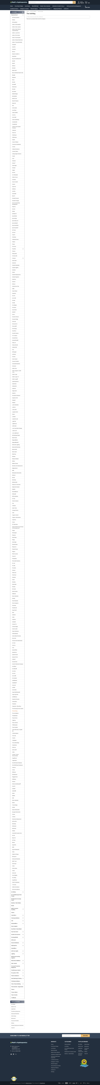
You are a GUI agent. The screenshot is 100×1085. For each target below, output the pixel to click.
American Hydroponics (16, 819)
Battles (13, 795)
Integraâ (13, 400)
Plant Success (15, 553)
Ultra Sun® (14, 749)
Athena (13, 19)
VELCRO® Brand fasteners (17, 765)
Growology (14, 328)
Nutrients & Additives (15, 960)
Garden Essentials (15, 265)
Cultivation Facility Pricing (58, 6)
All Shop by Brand (15, 17)
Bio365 (13, 61)
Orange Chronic (15, 510)
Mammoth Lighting (16, 444)
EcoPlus (13, 191)
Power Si (14, 556)
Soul (13, 647)
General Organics (15, 276)
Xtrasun (13, 781)
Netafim (13, 489)
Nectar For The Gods (16, 484)
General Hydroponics (16, 274)
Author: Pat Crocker (16, 35)
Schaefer (14, 621)
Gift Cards (13, 939)
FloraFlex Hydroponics (15, 1011)
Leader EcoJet (15, 418)
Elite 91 (13, 195)
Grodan (13, 300)
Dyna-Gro (14, 186)
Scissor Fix (14, 624)
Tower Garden (15, 727)
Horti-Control (14, 359)
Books (12, 905)
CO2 (12, 920)
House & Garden (15, 361)
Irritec (13, 851)
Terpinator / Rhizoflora (16, 706)
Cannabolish (14, 121)
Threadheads (14, 715)
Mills (13, 470)
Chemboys (14, 135)
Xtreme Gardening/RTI (16, 783)
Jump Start (14, 409)
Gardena (14, 269)
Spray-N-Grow (15, 657)
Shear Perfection (15, 631)
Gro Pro (13, 295)
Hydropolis (14, 386)
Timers (12, 989)
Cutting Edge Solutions (16, 153)
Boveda (13, 89)
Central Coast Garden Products (16, 127)
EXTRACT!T (14, 213)
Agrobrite (14, 844)
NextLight (14, 493)
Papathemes (42, 1083)
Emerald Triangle (15, 200)
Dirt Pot (13, 172)
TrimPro (13, 738)
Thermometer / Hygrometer (17, 986)
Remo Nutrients (15, 596)
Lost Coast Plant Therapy (17, 428)
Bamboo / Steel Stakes (16, 902)
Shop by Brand (14, 14)
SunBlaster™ (14, 682)
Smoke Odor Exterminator (17, 640)
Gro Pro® (14, 298)
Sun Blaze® (14, 668)
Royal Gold (14, 610)
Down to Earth (15, 181)
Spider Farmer (15, 654)
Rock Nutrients (15, 600)
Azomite (14, 49)
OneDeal (14, 505)
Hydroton (14, 388)
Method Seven (15, 463)
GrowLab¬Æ (14, 323)
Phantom (14, 535)
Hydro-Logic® (15, 379)
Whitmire (14, 772)
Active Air (14, 873)
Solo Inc (13, 645)
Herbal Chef (14, 347)
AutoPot (13, 46)
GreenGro (14, 293)
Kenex (13, 414)
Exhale (13, 211)
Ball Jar (13, 51)
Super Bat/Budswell (16, 692)
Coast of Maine (15, 142)
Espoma (14, 206)
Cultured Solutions (15, 149)
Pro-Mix (13, 565)
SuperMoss (14, 880)
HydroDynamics (15, 381)
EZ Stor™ (14, 232)
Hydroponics (14, 945)
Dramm (13, 184)
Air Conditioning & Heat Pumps (16, 895)
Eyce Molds (14, 216)
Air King (13, 840)
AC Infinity (14, 877)
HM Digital (14, 351)
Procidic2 (14, 567)
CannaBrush (14, 124)
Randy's (13, 586)
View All (12, 1027)
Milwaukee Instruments (16, 472)
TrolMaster (14, 740)
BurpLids (14, 103)
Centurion (14, 130)
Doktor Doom (15, 177)
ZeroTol (13, 786)
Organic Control (15, 515)
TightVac (14, 720)
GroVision (14, 307)
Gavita (13, 272)
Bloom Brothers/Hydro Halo (17, 72)
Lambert (14, 416)
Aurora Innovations (16, 889)
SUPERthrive (14, 696)
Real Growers (14, 591)
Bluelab (13, 75)
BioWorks (14, 828)
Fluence (13, 251)
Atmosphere (14, 22)
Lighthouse (14, 423)
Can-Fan (13, 114)
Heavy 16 (14, 342)
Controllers (13, 915)
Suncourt (14, 685)
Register (82, 2)
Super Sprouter (15, 694)
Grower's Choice (15, 316)
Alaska (13, 830)
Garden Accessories (15, 934)
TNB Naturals (14, 724)
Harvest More (14, 337)
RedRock (14, 593)
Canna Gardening (15, 119)
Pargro (13, 530)
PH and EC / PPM (15, 972)
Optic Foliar (14, 508)
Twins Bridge (14, 805)
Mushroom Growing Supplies (15, 957)
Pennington (14, 532)
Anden (13, 807)
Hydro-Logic (14, 374)
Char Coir (14, 132)
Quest (13, 579)
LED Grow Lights (14, 951)
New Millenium (15, 491)
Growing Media (14, 937)
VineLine (14, 767)
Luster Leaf (14, 430)
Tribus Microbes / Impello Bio (17, 730)
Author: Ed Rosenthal (16, 24)
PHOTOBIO (14, 542)
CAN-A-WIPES (15, 112)
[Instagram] (13, 1054)
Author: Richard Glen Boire (17, 39)
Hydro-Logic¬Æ (15, 376)
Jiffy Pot (14, 407)
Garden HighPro (15, 267)
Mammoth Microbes (16, 447)
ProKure (13, 570)
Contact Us (66, 8)
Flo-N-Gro (14, 246)
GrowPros (14, 330)
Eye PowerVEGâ (15, 225)
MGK (13, 847)
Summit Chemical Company (17, 664)
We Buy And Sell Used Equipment (74, 6)
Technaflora (14, 701)
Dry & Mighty (14, 875)
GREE (13, 288)
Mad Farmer (14, 437)
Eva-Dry (13, 209)
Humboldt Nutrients (16, 363)
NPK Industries (15, 496)
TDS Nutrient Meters (15, 981)
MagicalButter (15, 440)
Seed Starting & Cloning (16, 978)
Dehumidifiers (14, 923)
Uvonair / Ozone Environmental (15, 755)
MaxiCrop (14, 454)
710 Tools (14, 884)
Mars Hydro (14, 451)
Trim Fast (14, 735)
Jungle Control (15, 411)
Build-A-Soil (14, 98)
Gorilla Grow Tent (15, 286)
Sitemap (52, 1071)
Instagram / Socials (24, 8)
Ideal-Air (14, 393)
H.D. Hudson (14, 335)
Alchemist (14, 826)
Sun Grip (14, 671)
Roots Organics (15, 603)
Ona (13, 503)
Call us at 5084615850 (16, 1051)
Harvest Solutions (15, 942)
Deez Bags (14, 165)
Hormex (13, 356)
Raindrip (14, 582)
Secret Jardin (14, 628)
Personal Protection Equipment (15, 967)
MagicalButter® (15, 442)
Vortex (13, 769)
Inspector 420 (15, 397)
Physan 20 (14, 546)
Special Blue (14, 649)
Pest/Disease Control (15, 970)
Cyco (13, 158)
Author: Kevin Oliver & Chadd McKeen (16, 30)
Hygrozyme (14, 390)
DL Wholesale (15, 174)
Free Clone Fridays (19, 6)
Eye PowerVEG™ (15, 227)
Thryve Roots (14, 717)
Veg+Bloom (14, 758)
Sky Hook (14, 638)
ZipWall (13, 788)
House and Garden (15, 1020)
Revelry (13, 598)
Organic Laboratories (16, 517)
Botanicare (14, 86)
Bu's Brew (14, 91)
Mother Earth (14, 482)
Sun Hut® (14, 675)
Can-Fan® (14, 117)
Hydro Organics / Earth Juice (16, 371)
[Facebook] (11, 1054)
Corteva (13, 816)
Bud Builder (14, 96)
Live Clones (27, 6)
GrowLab (14, 321)
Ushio (13, 752)
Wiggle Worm (15, 776)
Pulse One (14, 572)
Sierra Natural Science (16, 635)
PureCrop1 (14, 574)
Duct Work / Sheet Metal (16, 928)
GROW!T (14, 312)
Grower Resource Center (45, 8)
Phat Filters (14, 537)
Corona (13, 146)
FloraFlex (14, 248)
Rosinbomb (14, 607)
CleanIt (13, 139)
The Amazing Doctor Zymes (17, 708)
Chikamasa (14, 137)
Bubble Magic (15, 93)
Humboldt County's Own (17, 833)
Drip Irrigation (14, 926)
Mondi (13, 477)
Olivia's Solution (15, 500)
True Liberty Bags (15, 742)
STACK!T (14, 659)
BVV (13, 105)
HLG (13, 349)
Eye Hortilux (14, 218)
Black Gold (14, 70)
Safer (13, 617)
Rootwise (14, 605)
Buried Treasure (15, 100)
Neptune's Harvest (15, 486)
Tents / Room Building (16, 983)
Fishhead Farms (15, 239)
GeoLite (13, 281)
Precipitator (14, 558)
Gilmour (13, 284)
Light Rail (14, 421)
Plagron (13, 551)
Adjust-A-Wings (15, 854)
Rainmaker (14, 584)
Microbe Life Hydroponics (17, 465)
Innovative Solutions (16, 395)
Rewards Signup (34, 8)
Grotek (13, 302)
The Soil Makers (15, 713)
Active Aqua (14, 868)
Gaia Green (14, 260)
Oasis (13, 865)
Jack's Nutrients (15, 404)
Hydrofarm (14, 383)
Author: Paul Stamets (16, 37)
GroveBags (14, 305)
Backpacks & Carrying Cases (16, 899)
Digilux (13, 170)
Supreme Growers (15, 699)
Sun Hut (13, 673)
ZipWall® (14, 790)
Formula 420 (14, 255)
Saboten (14, 614)
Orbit (13, 512)
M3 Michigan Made (16, 435)
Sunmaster (14, 689)
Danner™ (14, 163)
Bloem (13, 842)
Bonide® (14, 84)
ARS (13, 798)
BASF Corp (14, 861)
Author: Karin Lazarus (16, 26)
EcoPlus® (14, 193)
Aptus (13, 802)
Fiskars (13, 241)
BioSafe (13, 68)
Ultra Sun (14, 747)
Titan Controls (15, 722)
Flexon (13, 244)
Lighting (13, 953)
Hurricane (14, 366)
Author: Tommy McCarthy (17, 42)
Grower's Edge (15, 319)
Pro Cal (13, 563)
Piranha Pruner (15, 549)
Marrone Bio (14, 449)
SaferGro (14, 619)
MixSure (13, 475)
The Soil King (14, 710)
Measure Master (15, 458)
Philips (13, 539)
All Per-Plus (14, 821)
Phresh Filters (14, 544)
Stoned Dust (14, 661)
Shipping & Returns (58, 8)
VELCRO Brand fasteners (17, 762)
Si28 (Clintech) (15, 633)
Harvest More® (15, 340)
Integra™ (14, 402)
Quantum (14, 577)
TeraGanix (14, 703)
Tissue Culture (14, 992)
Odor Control (14, 963)
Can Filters (14, 110)
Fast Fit (13, 234)
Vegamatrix (14, 760)
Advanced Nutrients (16, 858)
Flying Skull (14, 253)
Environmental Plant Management (16, 203)
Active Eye (14, 863)
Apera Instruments (15, 809)
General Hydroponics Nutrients (17, 1025)
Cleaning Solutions (15, 918)
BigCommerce (29, 1083)
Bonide (13, 82)
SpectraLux (14, 652)
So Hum (13, 642)
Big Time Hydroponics (16, 58)
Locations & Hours (14, 8)
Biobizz (13, 65)
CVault (13, 156)
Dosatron (14, 179)
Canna (13, 870)
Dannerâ (14, 160)
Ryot (13, 612)
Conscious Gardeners (16, 144)
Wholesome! (14, 774)
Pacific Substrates (15, 882)
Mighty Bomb (14, 468)
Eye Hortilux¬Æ (15, 220)
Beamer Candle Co (15, 53)
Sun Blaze (14, 666)
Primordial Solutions (16, 560)
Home (11, 6)
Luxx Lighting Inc (15, 433)
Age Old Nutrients (15, 849)
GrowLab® (14, 326)
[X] (16, 1054)
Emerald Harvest (15, 198)
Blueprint (14, 77)
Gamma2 (14, 262)
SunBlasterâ (14, 680)
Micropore (14, 856)
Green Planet (14, 291)
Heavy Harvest (15, 344)
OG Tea (13, 498)
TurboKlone (14, 745)
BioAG (13, 63)
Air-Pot (13, 835)
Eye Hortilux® (15, 223)
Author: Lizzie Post (16, 32)
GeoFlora (14, 279)
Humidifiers (13, 948)
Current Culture (15, 151)
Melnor (13, 461)
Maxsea (13, 456)
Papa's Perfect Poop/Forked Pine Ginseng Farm (17, 527)
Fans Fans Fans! (14, 931)
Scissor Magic (15, 626)
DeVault (13, 167)
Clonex (13, 814)
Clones (12, 912)
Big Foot (14, 837)
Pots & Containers (15, 975)
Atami (13, 793)
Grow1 (13, 314)
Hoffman (14, 354)
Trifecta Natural (15, 733)
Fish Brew (14, 237)
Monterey (14, 479)
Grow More (14, 309)
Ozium (13, 522)
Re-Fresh (14, 589)
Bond (13, 79)
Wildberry (14, 779)
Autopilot (14, 44)
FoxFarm (14, 258)
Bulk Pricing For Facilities (14, 909)
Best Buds (14, 56)
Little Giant (14, 425)
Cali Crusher (14, 107)
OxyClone (14, 519)
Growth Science (15, 333)
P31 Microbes (15, 524)
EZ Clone (14, 230)
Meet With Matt (35, 6)
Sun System (14, 678)
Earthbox (14, 188)
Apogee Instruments (16, 812)
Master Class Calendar (45, 6)
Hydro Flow (14, 368)
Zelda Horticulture (15, 887)
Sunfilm (13, 687)
